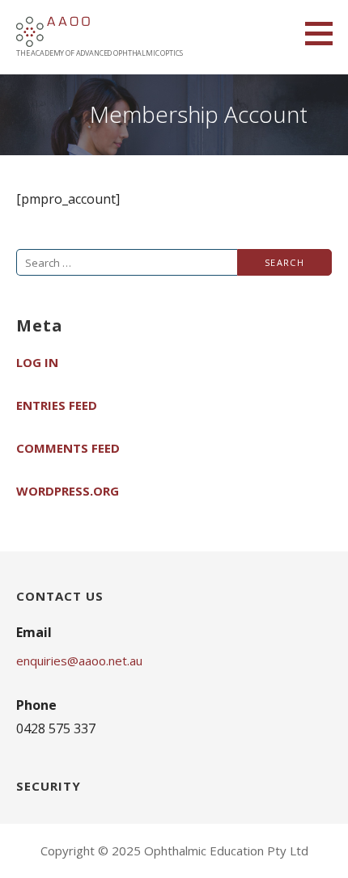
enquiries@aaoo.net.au (79, 660)
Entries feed (56, 405)
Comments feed (68, 448)
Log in (37, 362)
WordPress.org (67, 491)
